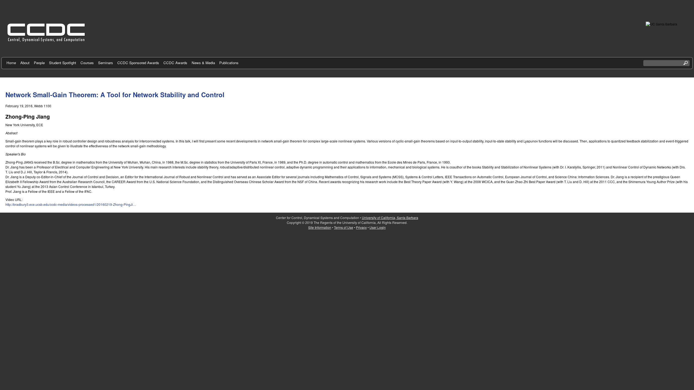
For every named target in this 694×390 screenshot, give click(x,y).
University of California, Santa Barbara (390, 217)
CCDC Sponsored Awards (138, 62)
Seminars (105, 62)
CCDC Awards (175, 62)
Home (11, 62)
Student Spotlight (62, 62)
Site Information (319, 227)
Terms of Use (343, 227)
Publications (229, 62)
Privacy (361, 227)
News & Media (203, 62)
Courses (87, 62)
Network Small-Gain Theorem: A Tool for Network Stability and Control (114, 94)
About (25, 62)
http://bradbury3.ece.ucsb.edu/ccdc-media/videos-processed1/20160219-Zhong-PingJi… (70, 204)
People (39, 62)
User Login (378, 227)
